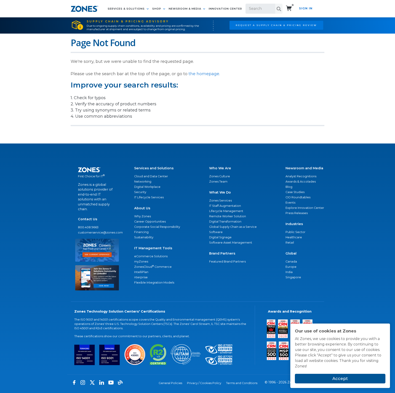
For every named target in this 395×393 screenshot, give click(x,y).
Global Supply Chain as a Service (233, 226)
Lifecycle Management (226, 211)
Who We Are (220, 168)
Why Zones (142, 216)
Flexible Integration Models (154, 282)
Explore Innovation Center (305, 208)
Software (216, 232)
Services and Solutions (153, 168)
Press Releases (297, 213)
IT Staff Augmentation (225, 205)
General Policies (170, 383)
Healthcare (294, 237)
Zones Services (220, 200)
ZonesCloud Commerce (153, 266)
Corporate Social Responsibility (157, 226)
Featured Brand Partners (227, 261)
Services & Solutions (127, 8)
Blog (289, 187)
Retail (290, 242)
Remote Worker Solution (227, 216)
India (289, 272)
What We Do (220, 192)
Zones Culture (219, 176)
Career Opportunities (150, 221)
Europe (291, 266)
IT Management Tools (153, 248)
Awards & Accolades (301, 181)
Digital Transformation (225, 221)
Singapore (293, 277)
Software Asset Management (230, 242)
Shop (157, 8)
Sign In (305, 8)
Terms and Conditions (241, 383)
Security (140, 192)
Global (291, 253)
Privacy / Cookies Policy (204, 383)
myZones (141, 261)
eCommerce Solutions (151, 256)
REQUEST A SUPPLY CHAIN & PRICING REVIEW (276, 25)
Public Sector (295, 232)
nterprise (141, 277)
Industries (294, 224)
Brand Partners (222, 253)
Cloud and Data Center (151, 176)
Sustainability (143, 237)
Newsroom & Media (185, 8)
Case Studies (295, 192)
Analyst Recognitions (301, 176)
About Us (142, 208)
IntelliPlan (141, 272)
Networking (142, 181)
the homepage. (204, 73)
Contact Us (87, 219)
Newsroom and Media (304, 168)
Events (290, 202)
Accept (340, 378)
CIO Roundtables (298, 197)
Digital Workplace (147, 187)
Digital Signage (220, 237)
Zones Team (218, 181)
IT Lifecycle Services (149, 197)
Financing (141, 232)
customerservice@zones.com (97, 232)
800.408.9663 (88, 227)
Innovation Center (225, 8)
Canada (291, 261)
